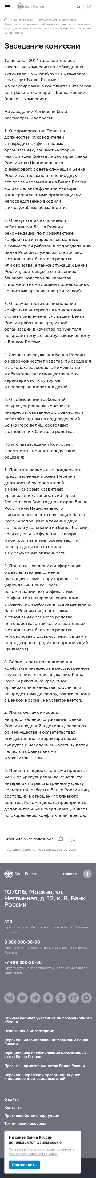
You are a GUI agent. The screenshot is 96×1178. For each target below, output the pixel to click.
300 (8, 921)
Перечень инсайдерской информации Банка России (46, 1042)
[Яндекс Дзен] (48, 997)
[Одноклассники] (60, 997)
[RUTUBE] (73, 997)
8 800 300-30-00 (22, 941)
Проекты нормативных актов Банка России (44, 1065)
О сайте (11, 1099)
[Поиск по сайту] (81, 7)
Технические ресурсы (25, 1123)
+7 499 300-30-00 (23, 962)
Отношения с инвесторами (29, 1030)
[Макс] (86, 997)
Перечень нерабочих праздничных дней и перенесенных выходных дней (42, 1076)
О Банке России (22, 19)
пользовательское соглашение (33, 1154)
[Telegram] (35, 997)
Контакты (13, 1107)
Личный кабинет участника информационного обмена (48, 1020)
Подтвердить (24, 1165)
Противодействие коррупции (56, 19)
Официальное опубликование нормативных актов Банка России (45, 1055)
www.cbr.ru (40, 1150)
